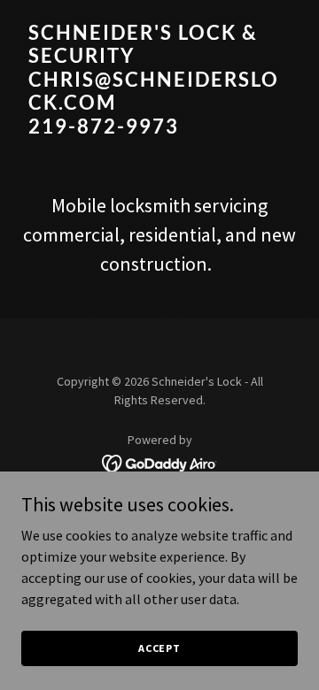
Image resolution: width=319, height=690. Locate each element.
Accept (159, 648)
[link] (159, 128)
